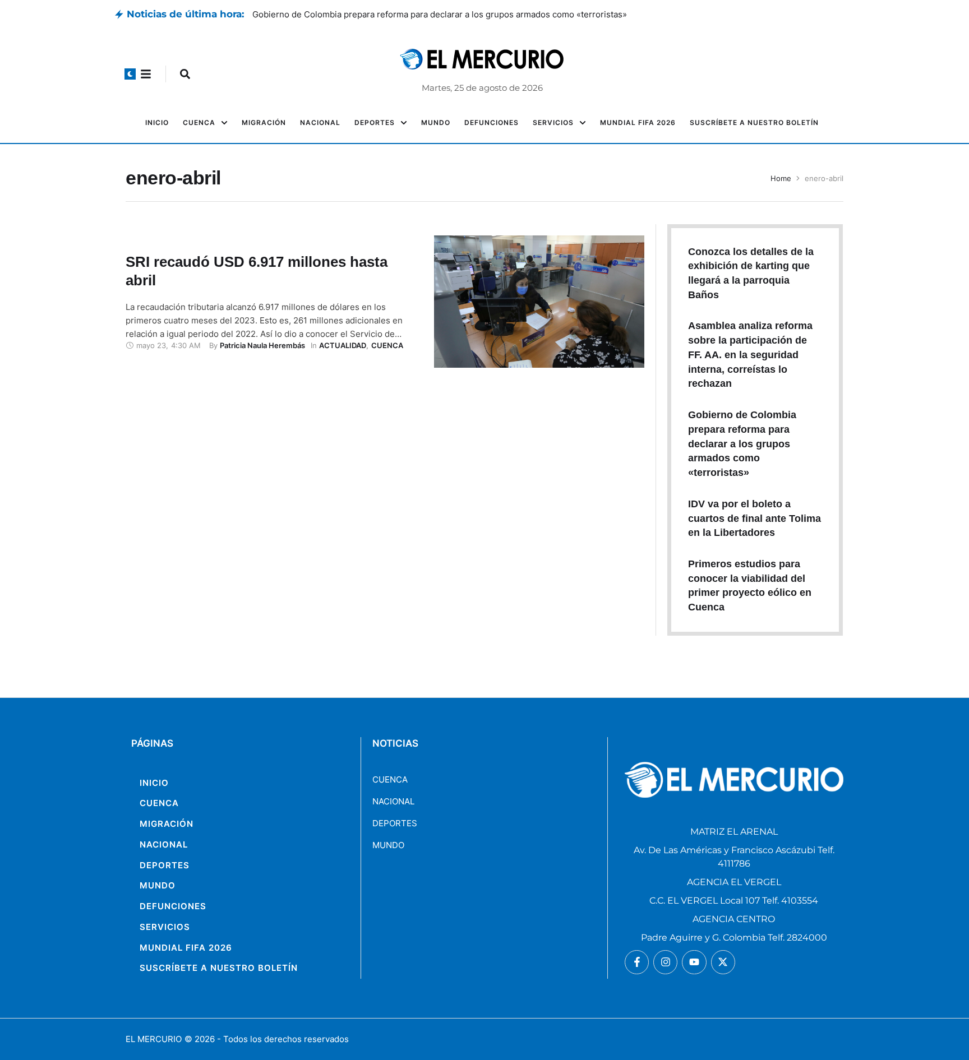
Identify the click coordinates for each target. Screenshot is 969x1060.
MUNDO (388, 845)
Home (780, 178)
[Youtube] (694, 962)
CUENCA (390, 779)
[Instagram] (665, 962)
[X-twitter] (723, 962)
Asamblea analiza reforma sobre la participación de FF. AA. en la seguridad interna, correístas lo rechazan (458, 14)
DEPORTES (394, 823)
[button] (130, 74)
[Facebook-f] (637, 962)
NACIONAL (393, 801)
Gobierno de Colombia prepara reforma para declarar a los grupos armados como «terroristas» (742, 443)
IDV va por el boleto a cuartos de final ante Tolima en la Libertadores (754, 518)
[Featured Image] (539, 301)
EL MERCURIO (154, 1039)
